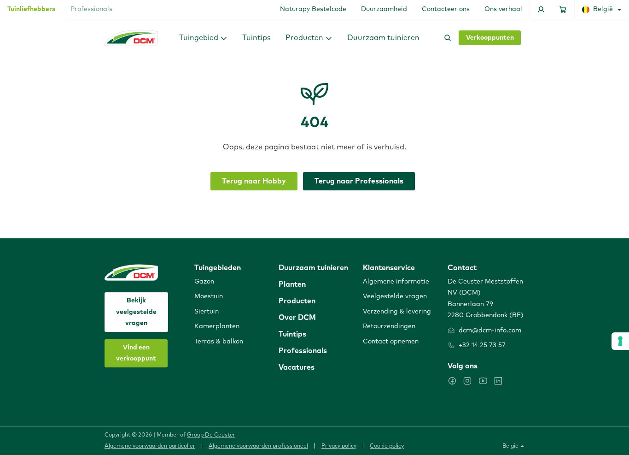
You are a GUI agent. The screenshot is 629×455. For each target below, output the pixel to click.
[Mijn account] (541, 9)
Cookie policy (387, 446)
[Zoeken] (445, 37)
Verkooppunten (490, 38)
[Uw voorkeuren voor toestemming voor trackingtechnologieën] (620, 341)
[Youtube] (483, 380)
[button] (203, 37)
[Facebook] (452, 380)
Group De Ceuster (211, 435)
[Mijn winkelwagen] (563, 9)
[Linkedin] (498, 380)
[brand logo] (131, 38)
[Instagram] (467, 380)
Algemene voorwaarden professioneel (258, 446)
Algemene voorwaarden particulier (150, 446)
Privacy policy (338, 446)
